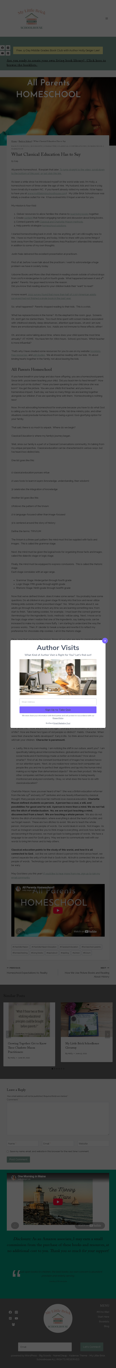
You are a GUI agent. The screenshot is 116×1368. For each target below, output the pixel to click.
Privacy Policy (58, 718)
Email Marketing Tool (61, 723)
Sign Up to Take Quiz (58, 710)
